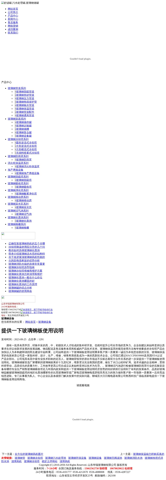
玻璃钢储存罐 (24, 122)
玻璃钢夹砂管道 (25, 95)
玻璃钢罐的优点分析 (20, 287)
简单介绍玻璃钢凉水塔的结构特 (27, 253)
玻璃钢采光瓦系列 (18, 203)
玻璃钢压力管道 (25, 98)
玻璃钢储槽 (22, 129)
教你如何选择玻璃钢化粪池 (24, 250)
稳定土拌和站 (49, 461)
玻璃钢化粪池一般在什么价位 (25, 277)
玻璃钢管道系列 (17, 88)
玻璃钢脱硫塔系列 (18, 176)
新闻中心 (13, 19)
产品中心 (13, 15)
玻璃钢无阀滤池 (113, 458)
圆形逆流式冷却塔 (26, 142)
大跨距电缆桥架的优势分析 (24, 260)
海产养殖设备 (15, 169)
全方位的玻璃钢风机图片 (29, 454)
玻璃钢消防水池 (133, 458)
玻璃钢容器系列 (17, 118)
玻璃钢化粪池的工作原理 (23, 284)
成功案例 (13, 29)
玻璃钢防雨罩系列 (18, 156)
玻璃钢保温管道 (25, 108)
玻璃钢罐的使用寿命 (20, 291)
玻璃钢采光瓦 (24, 207)
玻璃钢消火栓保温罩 (27, 166)
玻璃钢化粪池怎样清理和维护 (25, 274)
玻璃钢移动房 (24, 200)
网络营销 (13, 25)
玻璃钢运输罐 (24, 125)
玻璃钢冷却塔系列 (18, 139)
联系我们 (13, 32)
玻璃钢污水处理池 (55, 458)
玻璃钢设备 (44, 321)
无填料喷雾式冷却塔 (27, 152)
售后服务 (13, 22)
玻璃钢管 (20, 458)
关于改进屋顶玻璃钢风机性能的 (27, 257)
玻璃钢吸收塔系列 (18, 183)
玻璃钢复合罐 (24, 132)
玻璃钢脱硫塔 (24, 180)
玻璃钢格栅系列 (17, 224)
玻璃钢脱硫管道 (25, 91)
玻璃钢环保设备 (77, 458)
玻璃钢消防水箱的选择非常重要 (27, 264)
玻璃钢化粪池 (24, 220)
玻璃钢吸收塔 (24, 186)
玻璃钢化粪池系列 (18, 217)
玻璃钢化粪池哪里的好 (22, 281)
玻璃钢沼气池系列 (18, 210)
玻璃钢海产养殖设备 (27, 173)
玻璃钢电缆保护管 (26, 101)
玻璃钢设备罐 (24, 135)
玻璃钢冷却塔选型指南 (22, 267)
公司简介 (13, 12)
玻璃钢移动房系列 (18, 197)
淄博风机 (16, 461)
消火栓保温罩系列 (18, 163)
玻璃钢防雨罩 (24, 159)
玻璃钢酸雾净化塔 (26, 193)
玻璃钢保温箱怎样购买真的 (148, 454)
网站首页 (13, 8)
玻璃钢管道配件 (25, 112)
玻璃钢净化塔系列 (18, 190)
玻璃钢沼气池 (24, 214)
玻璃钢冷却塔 (35, 458)
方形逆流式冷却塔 (26, 146)
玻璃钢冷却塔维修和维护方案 (25, 270)
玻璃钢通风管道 (25, 115)
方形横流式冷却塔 (26, 149)
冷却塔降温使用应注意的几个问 (27, 247)
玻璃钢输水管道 (25, 105)
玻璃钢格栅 (22, 227)
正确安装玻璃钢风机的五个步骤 (27, 243)
